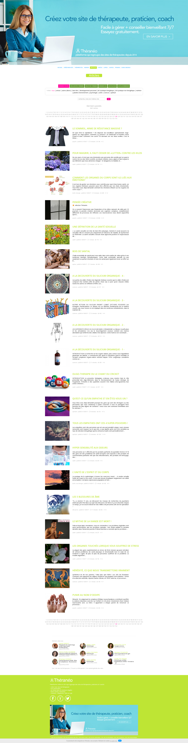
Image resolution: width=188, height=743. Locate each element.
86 (108, 114)
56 (50, 114)
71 (79, 114)
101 (139, 114)
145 (91, 118)
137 (140, 116)
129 (119, 116)
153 (113, 118)
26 (88, 112)
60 (57, 114)
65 (67, 114)
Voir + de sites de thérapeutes (61, 668)
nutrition (138, 90)
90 (116, 114)
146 (94, 118)
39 (114, 112)
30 (96, 112)
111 (69, 116)
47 (129, 112)
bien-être (75, 90)
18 (73, 112)
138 (72, 118)
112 (72, 116)
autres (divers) (66, 90)
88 (112, 114)
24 (84, 112)
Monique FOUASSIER (121, 652)
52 (139, 112)
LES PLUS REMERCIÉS (123, 86)
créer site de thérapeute (56, 737)
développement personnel (88, 90)
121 (97, 116)
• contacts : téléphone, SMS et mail (61, 693)
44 (124, 112)
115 (80, 116)
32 (100, 112)
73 (83, 114)
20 (77, 112)
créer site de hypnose (119, 737)
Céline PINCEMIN (92, 652)
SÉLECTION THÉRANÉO (91, 86)
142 (83, 118)
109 (64, 116)
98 (132, 114)
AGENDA (86, 67)
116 (83, 116)
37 (110, 112)
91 (118, 114)
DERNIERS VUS (103, 86)
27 (90, 112)
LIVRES (106, 67)
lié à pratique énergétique (106, 90)
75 (87, 114)
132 (127, 116)
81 (98, 114)
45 (126, 112)
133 (129, 116)
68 (73, 114)
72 (81, 114)
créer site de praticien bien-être (70, 737)
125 (108, 116)
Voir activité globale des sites (94, 668)
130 (121, 116)
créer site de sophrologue (94, 737)
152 (110, 118)
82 (100, 114)
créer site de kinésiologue (107, 737)
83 (102, 114)
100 (136, 114)
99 (134, 114)
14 (65, 112)
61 (59, 114)
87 (110, 114)
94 (124, 114)
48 (131, 112)
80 (97, 114)
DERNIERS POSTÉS (64, 86)
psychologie (93, 93)
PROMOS (117, 67)
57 (51, 114)
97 (130, 114)
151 (108, 118)
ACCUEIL (60, 67)
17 (71, 112)
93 (122, 114)
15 (67, 112)
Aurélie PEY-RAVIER (120, 659)
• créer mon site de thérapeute (59, 687)
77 (91, 114)
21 (79, 112)
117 (86, 116)
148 (99, 118)
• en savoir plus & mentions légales (61, 690)
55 (48, 114)
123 (102, 116)
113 (75, 116)
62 (61, 114)
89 (114, 114)
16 (69, 112)
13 (63, 112)
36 (108, 112)
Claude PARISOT (64, 643)
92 (120, 114)
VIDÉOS (100, 67)
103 (47, 116)
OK (120, 741)
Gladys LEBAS (91, 645)
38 (112, 112)
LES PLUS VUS (112, 86)
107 (58, 116)
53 (141, 112)
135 (135, 116)
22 (80, 112)
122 (99, 116)
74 (85, 114)
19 (75, 112)
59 (55, 114)
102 (142, 114)
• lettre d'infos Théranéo (57, 692)
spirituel (113, 93)
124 (105, 116)
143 (86, 118)
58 (53, 114)
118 (88, 116)
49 (133, 112)
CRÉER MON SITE (68, 67)
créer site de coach (83, 737)
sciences (106, 93)
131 (124, 116)
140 (77, 118)
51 (137, 112)
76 (89, 114)
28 (92, 112)
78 (93, 114)
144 (88, 118)
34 (104, 112)
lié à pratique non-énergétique (125, 90)
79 (95, 114)
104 (50, 116)
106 (55, 116)
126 (110, 116)
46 (127, 112)
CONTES (111, 67)
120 (94, 116)
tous (53, 90)
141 (80, 118)
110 (66, 116)
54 (46, 114)
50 (135, 112)
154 (116, 118)
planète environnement (80, 93)
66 (69, 114)
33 (102, 112)
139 (75, 118)
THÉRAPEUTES (79, 67)
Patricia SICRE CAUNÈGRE (67, 652)
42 (120, 112)
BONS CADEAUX (126, 67)
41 (118, 112)
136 (138, 116)
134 (132, 116)
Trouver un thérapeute (78, 668)
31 (98, 112)
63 (63, 114)
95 (126, 114)
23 (82, 112)
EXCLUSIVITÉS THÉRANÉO (77, 86)
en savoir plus (113, 741)
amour (58, 90)
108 (61, 116)
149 (102, 118)
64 (65, 114)
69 (75, 114)
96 (128, 114)
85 (106, 114)
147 (97, 118)
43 (122, 112)
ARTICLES (93, 67)
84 (104, 114)
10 (57, 112)
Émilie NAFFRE (91, 660)
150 (105, 118)
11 (59, 112)
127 (113, 116)
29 (94, 112)
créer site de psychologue (131, 737)
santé (100, 93)
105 (53, 116)
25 (86, 112)
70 (77, 114)
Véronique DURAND (65, 659)
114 (77, 116)
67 (71, 114)
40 (116, 112)
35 (106, 112)
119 (91, 116)
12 (61, 112)
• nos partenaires (55, 688)
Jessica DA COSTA (120, 645)
